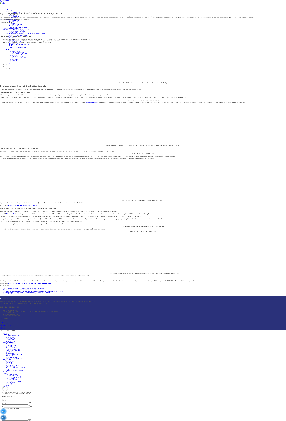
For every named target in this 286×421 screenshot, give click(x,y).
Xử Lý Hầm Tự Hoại (14, 33)
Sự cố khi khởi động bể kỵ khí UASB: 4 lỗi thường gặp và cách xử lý (21, 293)
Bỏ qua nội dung (4, 0)
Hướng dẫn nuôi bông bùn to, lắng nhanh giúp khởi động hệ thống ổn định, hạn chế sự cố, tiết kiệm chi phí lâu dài (33, 291)
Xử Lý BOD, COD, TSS (15, 21)
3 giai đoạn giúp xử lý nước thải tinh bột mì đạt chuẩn (16, 29)
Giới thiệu (5, 333)
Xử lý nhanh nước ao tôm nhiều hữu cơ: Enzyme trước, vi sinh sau (20, 289)
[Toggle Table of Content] (1, 26)
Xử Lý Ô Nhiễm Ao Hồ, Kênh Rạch (15, 358)
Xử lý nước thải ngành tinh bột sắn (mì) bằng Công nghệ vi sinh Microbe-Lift (29, 283)
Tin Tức (8, 50)
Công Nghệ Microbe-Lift (12, 335)
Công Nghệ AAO (10, 341)
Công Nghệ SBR (13, 15)
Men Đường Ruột (13, 43)
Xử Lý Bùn (9, 346)
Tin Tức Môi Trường (14, 51)
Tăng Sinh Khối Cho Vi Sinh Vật (17, 47)
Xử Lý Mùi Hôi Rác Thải (15, 24)
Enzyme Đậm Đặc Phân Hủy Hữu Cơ (19, 44)
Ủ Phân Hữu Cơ (10, 353)
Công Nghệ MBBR (11, 339)
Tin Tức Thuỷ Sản (13, 55)
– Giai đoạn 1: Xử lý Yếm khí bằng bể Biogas (17, 31)
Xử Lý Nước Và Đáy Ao (12, 365)
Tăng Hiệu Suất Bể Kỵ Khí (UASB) (18, 27)
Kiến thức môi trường (4, 9)
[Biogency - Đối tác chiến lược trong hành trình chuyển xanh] (3, 2)
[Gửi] (3, 66)
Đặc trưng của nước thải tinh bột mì (12, 28)
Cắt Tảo (11, 46)
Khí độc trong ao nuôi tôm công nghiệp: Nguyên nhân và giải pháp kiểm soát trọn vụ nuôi (26, 292)
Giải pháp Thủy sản (8, 360)
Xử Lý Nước (9, 364)
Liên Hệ (8, 63)
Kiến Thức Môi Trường (18, 52)
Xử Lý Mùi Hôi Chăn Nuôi (16, 25)
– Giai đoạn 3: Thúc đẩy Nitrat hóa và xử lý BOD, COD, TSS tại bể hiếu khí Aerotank (26, 33)
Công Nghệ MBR (10, 337)
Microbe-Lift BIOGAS (91, 102)
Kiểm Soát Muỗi (10, 355)
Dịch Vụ (8, 48)
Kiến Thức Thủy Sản (17, 56)
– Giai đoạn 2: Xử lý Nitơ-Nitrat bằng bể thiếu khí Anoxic (20, 32)
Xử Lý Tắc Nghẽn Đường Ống (14, 354)
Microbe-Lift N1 (10, 214)
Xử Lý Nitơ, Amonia (14, 20)
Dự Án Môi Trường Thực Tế (19, 54)
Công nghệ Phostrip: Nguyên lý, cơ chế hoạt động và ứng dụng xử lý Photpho (23, 288)
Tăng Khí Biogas (10, 351)
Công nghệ (9, 11)
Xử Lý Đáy (9, 362)
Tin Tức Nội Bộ (13, 60)
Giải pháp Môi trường (9, 342)
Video (10, 62)
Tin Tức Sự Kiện (13, 59)
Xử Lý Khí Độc (13, 38)
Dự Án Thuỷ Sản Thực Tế (19, 58)
